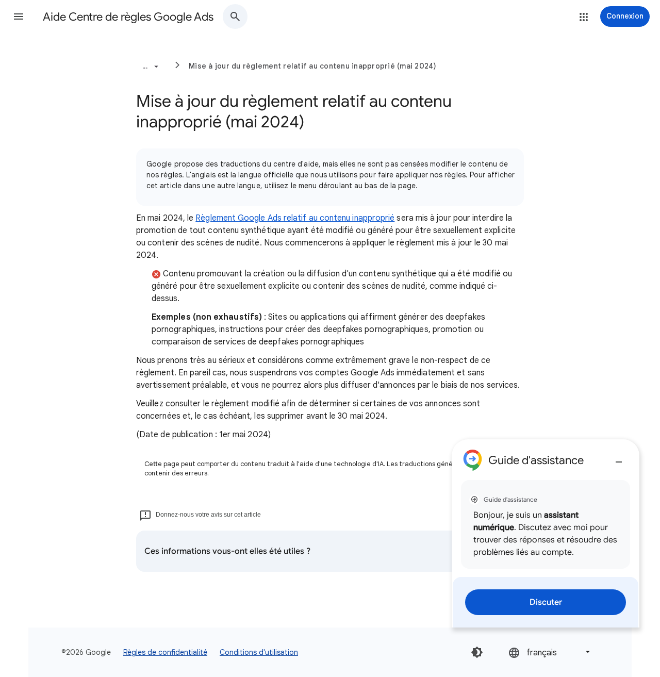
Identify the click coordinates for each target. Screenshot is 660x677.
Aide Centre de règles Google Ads (128, 17)
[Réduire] (618, 458)
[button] (18, 16)
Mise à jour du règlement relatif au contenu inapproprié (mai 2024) (313, 66)
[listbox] (550, 652)
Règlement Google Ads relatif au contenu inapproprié (294, 218)
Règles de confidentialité (165, 652)
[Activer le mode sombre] (477, 652)
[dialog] (545, 533)
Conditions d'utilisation (259, 652)
